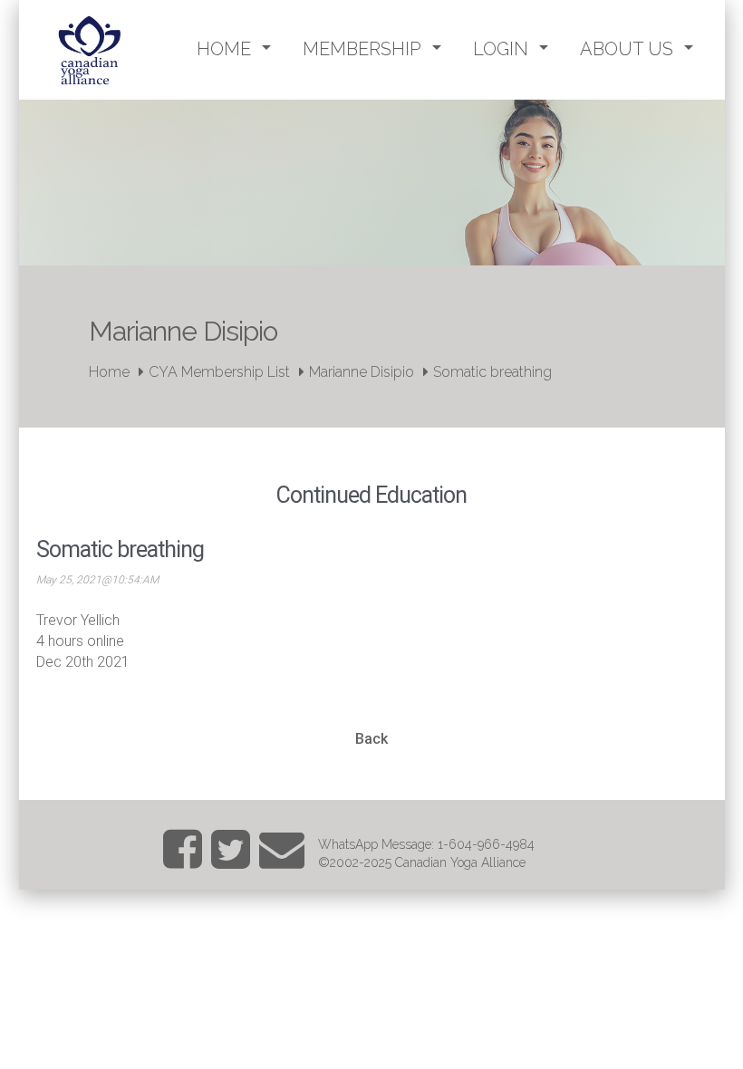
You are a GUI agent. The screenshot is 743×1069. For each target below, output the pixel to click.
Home (109, 371)
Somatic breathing (492, 371)
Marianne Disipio (361, 371)
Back (371, 738)
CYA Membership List (219, 371)
